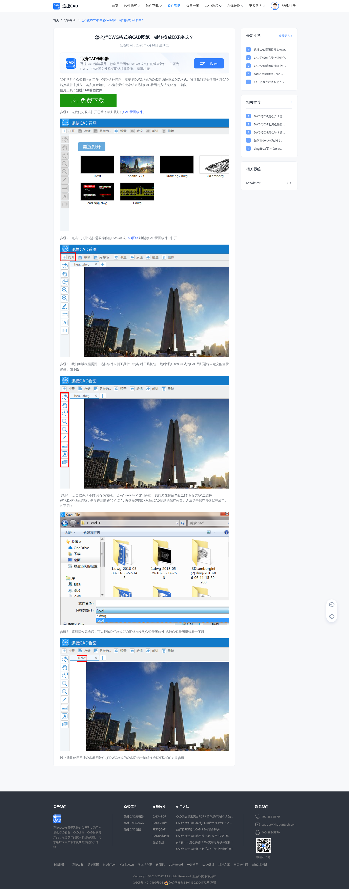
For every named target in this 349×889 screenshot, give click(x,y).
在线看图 (158, 842)
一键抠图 (192, 864)
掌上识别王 (145, 864)
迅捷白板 (78, 864)
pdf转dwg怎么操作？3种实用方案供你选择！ (204, 842)
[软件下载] (331, 617)
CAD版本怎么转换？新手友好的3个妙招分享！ (205, 849)
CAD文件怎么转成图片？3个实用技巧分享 (202, 836)
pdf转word (176, 864)
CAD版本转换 (160, 836)
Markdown (127, 864)
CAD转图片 (159, 823)
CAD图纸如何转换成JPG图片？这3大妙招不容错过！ (209, 823)
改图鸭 (160, 864)
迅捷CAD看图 (132, 829)
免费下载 (92, 100)
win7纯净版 (259, 864)
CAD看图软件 (133, 112)
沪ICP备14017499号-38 (148, 882)
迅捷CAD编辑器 (134, 816)
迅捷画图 (93, 864)
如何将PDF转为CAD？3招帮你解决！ (199, 829)
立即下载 (110, 63)
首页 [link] (56, 20)
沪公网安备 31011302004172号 (188, 882)
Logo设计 (208, 864)
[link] (113, 20)
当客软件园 (241, 864)
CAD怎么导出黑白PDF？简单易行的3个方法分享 (206, 816)
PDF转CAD (159, 829)
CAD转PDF (159, 816)
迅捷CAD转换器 (134, 823)
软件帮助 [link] (70, 20)
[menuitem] (115, 6)
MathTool (109, 864)
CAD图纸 (132, 238)
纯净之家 (224, 864)
